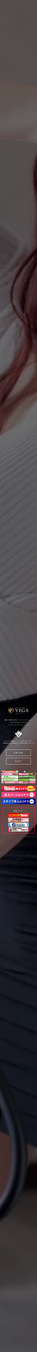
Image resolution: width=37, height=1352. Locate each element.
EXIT (18, 761)
